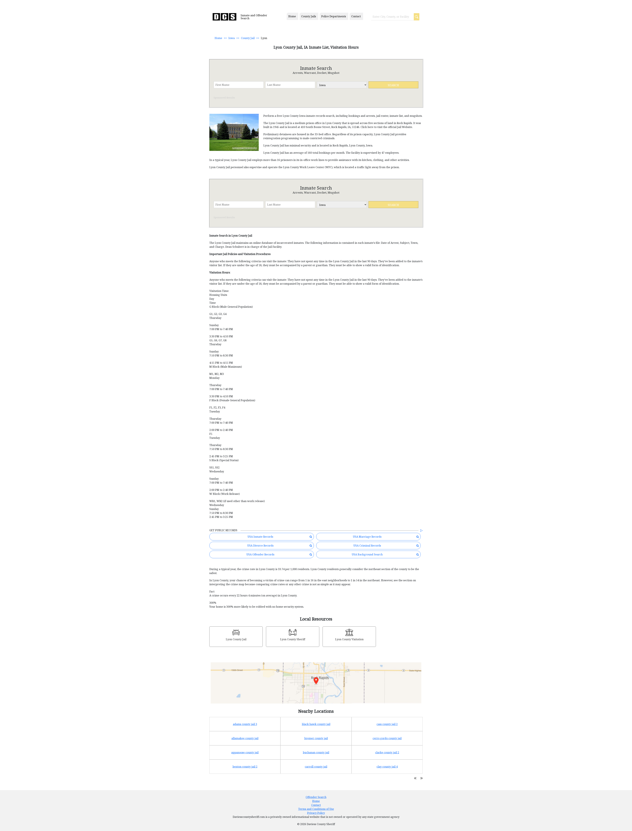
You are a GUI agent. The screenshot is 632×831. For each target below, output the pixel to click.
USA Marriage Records (367, 536)
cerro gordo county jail (387, 738)
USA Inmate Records (260, 536)
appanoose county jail (245, 752)
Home (292, 16)
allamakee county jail (244, 738)
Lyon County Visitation (349, 639)
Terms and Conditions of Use (316, 809)
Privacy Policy (316, 813)
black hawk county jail (316, 724)
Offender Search (316, 797)
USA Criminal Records (367, 545)
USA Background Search (367, 554)
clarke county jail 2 (387, 752)
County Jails (308, 16)
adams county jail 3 (245, 724)
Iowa (231, 38)
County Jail (248, 38)
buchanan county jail (316, 752)
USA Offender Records (260, 554)
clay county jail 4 (387, 766)
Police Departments (333, 16)
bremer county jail (316, 738)
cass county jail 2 (387, 724)
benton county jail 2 (245, 766)
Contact (356, 16)
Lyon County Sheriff (292, 639)
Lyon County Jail (236, 639)
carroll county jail (316, 766)
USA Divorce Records (260, 545)
